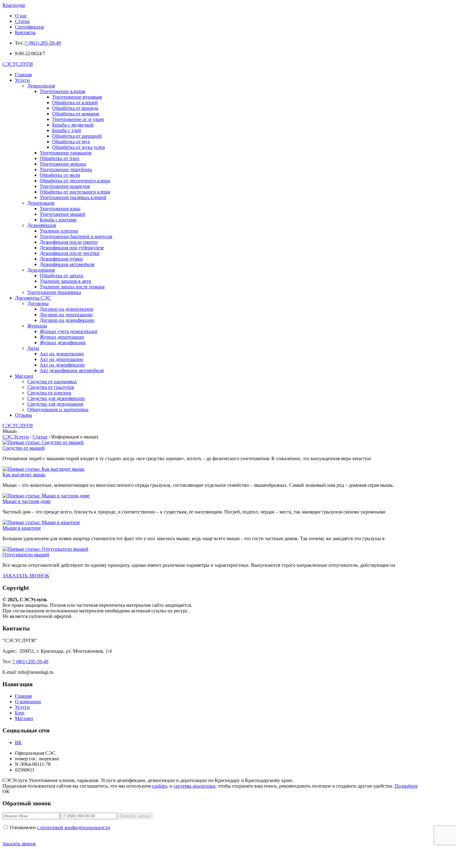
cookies (159, 786)
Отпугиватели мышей (25, 554)
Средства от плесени (49, 392)
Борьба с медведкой (73, 124)
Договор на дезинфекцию (67, 320)
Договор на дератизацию (66, 314)
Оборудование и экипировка (57, 409)
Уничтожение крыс (60, 208)
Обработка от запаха (61, 275)
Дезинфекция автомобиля (67, 264)
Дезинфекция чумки (61, 258)
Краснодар (13, 5)
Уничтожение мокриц (63, 164)
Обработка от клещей (75, 102)
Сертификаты (29, 26)
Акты (33, 348)
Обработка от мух (71, 141)
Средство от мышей (23, 448)
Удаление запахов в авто (65, 281)
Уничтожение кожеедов (65, 186)
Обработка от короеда (75, 108)
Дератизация (40, 203)
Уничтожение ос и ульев (78, 119)
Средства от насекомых (52, 381)
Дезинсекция (41, 85)
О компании (28, 701)
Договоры (38, 303)
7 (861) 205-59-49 (43, 43)
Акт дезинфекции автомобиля (72, 370)
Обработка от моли (60, 175)
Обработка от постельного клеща (75, 191)
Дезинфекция (41, 225)
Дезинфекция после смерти (69, 242)
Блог (20, 712)
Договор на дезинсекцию (66, 309)
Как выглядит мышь (23, 474)
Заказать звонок (19, 843)
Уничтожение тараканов (66, 152)
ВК (18, 742)
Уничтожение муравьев (77, 97)
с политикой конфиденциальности (73, 827)
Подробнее (406, 786)
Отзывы (23, 415)
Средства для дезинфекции (56, 398)
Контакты (25, 32)
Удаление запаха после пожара (72, 286)
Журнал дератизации (62, 337)
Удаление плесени (59, 230)
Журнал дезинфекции (63, 342)
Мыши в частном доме (26, 501)
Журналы (37, 325)
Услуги (22, 80)
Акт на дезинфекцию (62, 364)
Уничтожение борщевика (54, 292)
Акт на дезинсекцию (62, 353)
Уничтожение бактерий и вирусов (76, 236)
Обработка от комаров (75, 113)
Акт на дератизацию (61, 359)
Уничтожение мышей (62, 214)
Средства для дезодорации (55, 404)
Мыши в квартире (21, 528)
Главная (23, 74)
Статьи (22, 21)
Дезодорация (41, 270)
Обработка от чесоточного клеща (75, 180)
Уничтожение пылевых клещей (73, 197)
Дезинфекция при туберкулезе (72, 247)
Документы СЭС (33, 297)
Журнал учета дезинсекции (68, 331)
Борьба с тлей (66, 130)
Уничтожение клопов (62, 91)
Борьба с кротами (58, 219)
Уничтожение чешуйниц (66, 169)
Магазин (24, 376)
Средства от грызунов (50, 387)
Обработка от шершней (77, 136)
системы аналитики (194, 786)
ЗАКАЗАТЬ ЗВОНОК (25, 575)
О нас (21, 15)
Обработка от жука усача (78, 147)
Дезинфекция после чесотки (70, 253)
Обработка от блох (59, 158)
